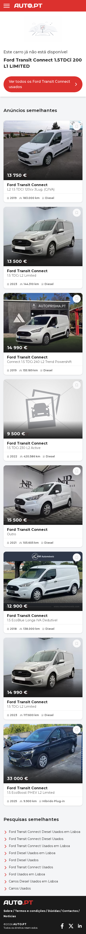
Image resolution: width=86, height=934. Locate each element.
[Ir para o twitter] (71, 926)
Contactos (70, 911)
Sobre (8, 911)
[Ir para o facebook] (62, 926)
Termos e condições (30, 911)
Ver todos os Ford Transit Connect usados (39, 84)
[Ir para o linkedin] (79, 926)
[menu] (7, 6)
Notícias (10, 916)
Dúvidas (54, 911)
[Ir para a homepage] (28, 6)
